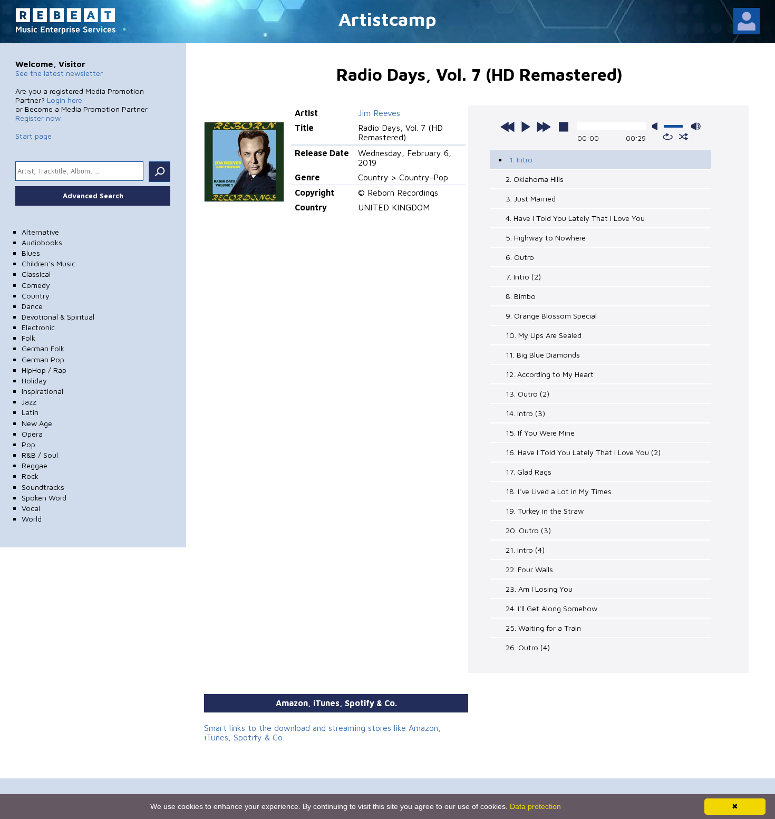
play (525, 126)
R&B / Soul (40, 454)
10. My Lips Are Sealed (544, 335)
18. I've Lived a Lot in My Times (559, 491)
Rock (30, 475)
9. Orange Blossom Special (551, 315)
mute (657, 126)
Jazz (29, 401)
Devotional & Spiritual (58, 316)
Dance (32, 306)
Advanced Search (93, 195)
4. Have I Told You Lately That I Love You (575, 218)
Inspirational (42, 391)
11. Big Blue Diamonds (543, 354)
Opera (32, 433)
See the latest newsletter (59, 73)
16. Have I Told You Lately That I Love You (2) (583, 452)
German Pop (43, 359)
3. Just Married (531, 198)
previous (507, 126)
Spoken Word (44, 497)
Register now (38, 117)
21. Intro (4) (525, 549)
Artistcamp (387, 19)
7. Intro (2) (523, 276)
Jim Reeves (379, 113)
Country (36, 295)
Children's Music (48, 263)
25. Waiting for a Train (543, 627)
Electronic (38, 327)
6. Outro (520, 257)
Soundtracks (43, 487)
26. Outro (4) (528, 647)
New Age (37, 423)
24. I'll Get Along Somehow (551, 608)
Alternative (40, 231)
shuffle (683, 136)
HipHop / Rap (44, 369)
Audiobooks (42, 242)
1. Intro (520, 159)
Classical (36, 273)
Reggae (34, 465)
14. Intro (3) (525, 413)
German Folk (43, 348)
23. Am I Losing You (539, 588)
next (543, 126)
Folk (28, 337)
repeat (667, 136)
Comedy (36, 285)
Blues (31, 252)
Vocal (31, 508)
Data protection (535, 806)
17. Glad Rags (528, 471)
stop (563, 126)
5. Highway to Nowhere (546, 237)
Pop (28, 444)
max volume (696, 126)
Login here (64, 99)
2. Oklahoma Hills (535, 179)
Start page (33, 135)
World (32, 518)
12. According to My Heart (550, 374)
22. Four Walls (529, 569)
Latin (30, 412)
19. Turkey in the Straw (545, 510)
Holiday (34, 380)
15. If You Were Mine (540, 432)
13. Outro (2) (527, 393)
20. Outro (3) (528, 530)
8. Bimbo (521, 296)
